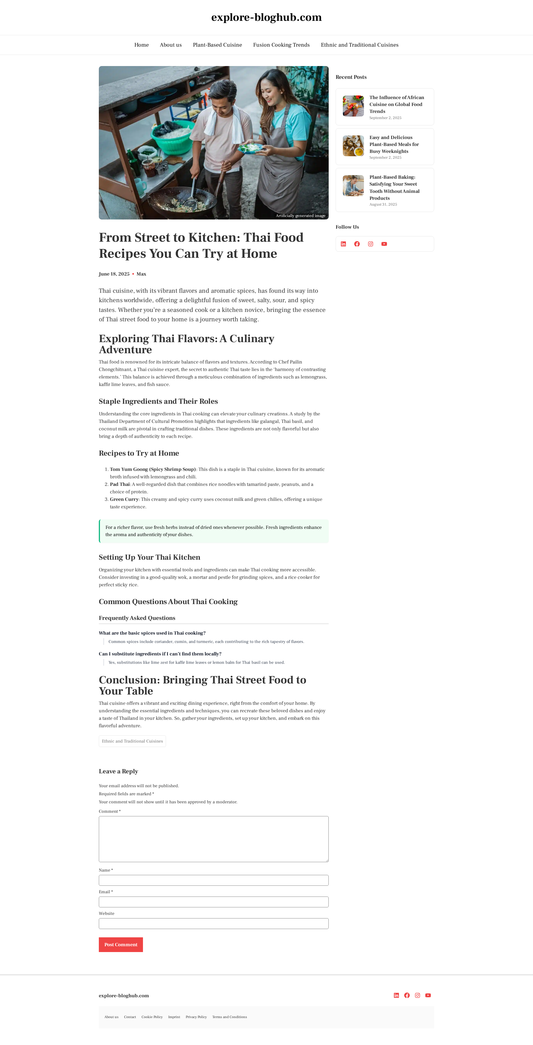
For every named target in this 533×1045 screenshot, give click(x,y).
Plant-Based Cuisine (217, 45)
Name (106, 870)
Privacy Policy (196, 1017)
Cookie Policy (152, 1017)
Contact (130, 1017)
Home (141, 45)
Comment (110, 811)
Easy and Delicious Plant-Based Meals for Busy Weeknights (394, 144)
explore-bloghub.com (124, 996)
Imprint (174, 1017)
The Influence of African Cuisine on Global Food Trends (396, 104)
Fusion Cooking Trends (281, 45)
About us (171, 45)
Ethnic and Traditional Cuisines (360, 45)
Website (106, 913)
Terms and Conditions (229, 1017)
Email (106, 892)
